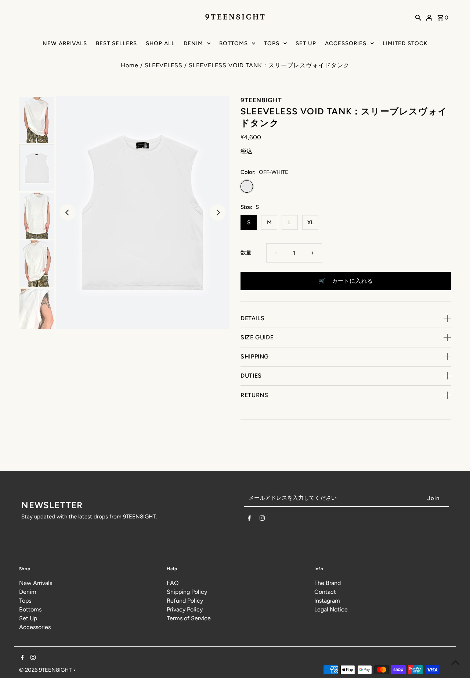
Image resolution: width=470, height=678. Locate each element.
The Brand (327, 582)
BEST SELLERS (116, 43)
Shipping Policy (187, 591)
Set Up (28, 618)
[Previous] (67, 212)
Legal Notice (331, 609)
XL (310, 222)
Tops (25, 600)
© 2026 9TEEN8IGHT (46, 670)
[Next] (218, 212)
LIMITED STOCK (405, 43)
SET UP (306, 43)
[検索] (418, 17)
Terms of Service (189, 618)
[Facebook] (249, 519)
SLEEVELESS (163, 65)
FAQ (172, 582)
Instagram (327, 600)
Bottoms (30, 609)
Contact (325, 591)
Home (129, 65)
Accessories (35, 627)
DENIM (193, 43)
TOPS (271, 43)
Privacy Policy (185, 609)
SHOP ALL (160, 43)
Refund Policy (185, 600)
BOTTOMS (233, 43)
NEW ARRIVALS (65, 43)
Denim (27, 591)
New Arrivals (35, 582)
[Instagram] (262, 519)
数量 (246, 252)
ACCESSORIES (345, 43)
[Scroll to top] (455, 663)
